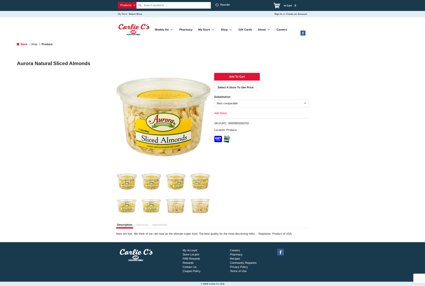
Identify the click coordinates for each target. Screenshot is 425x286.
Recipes (235, 258)
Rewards (188, 262)
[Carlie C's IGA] (134, 29)
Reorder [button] (225, 4)
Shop (34, 44)
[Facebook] (302, 34)
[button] (126, 181)
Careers (235, 250)
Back (23, 44)
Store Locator (191, 254)
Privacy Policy (239, 267)
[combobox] (127, 5)
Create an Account (296, 14)
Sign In (278, 14)
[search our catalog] (140, 5)
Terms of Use (238, 271)
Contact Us (190, 267)
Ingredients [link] (159, 224)
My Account (190, 250)
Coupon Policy (192, 271)
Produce (47, 44)
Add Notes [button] (220, 113)
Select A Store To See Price (236, 87)
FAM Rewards (191, 258)
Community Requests (243, 262)
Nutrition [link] (142, 224)
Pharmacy (236, 254)
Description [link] (124, 224)
